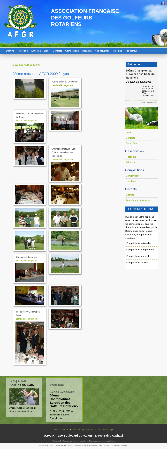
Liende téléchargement (62, 85)
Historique (22, 50)
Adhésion (36, 50)
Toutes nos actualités (149, 103)
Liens (47, 50)
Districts (10, 50)
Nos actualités (102, 50)
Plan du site (96, 429)
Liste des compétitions (26, 64)
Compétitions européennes (140, 249)
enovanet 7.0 (108, 446)
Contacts (57, 50)
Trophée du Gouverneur (138, 200)
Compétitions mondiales (138, 256)
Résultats (87, 50)
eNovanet (81, 446)
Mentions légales (80, 429)
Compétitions (72, 50)
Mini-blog (117, 50)
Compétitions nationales (138, 243)
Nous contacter (62, 429)
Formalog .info (72, 446)
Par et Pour (131, 50)
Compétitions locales (137, 262)
